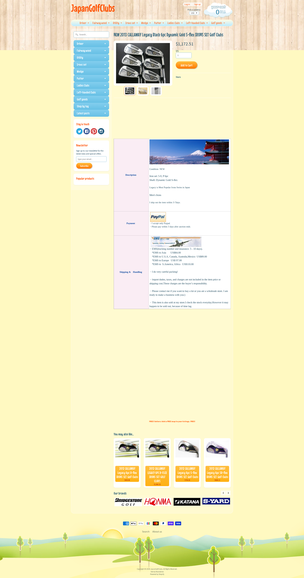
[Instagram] (101, 131)
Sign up (197, 4)
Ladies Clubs (173, 23)
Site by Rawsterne (157, 572)
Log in (187, 4)
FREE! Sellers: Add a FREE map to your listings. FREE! (172, 421)
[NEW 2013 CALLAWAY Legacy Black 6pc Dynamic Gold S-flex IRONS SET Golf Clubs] (130, 91)
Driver (83, 23)
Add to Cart (187, 65)
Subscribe (84, 165)
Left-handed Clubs (195, 23)
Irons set (130, 23)
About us (157, 531)
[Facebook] (86, 131)
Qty (177, 50)
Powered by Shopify (157, 574)
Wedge (144, 23)
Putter (157, 23)
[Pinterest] (94, 131)
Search (145, 531)
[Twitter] (79, 131)
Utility (116, 23)
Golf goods (216, 23)
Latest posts (83, 113)
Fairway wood (99, 23)
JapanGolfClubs (93, 8)
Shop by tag (83, 106)
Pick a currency (194, 10)
